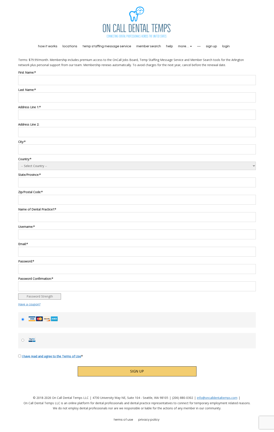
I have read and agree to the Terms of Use (51, 356)
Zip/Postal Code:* (30, 192)
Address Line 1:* (29, 107)
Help (169, 46)
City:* (22, 142)
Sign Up (211, 46)
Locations (70, 46)
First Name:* (27, 72)
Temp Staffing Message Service (106, 46)
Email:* (23, 244)
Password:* (26, 261)
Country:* (24, 159)
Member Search (148, 46)
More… (184, 46)
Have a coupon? (29, 304)
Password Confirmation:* (35, 279)
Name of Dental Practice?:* (37, 209)
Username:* (26, 227)
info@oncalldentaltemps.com (217, 398)
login (226, 46)
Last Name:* (27, 90)
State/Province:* (29, 175)
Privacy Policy (148, 419)
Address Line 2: (28, 124)
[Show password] (250, 269)
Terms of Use (123, 419)
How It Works (47, 46)
